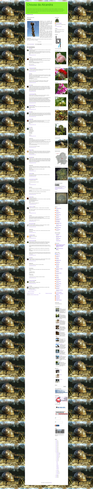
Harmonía (57, 277)
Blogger (51, 482)
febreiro (58, 472)
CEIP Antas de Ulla (58, 236)
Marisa (30, 127)
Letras (57, 464)
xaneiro (58, 473)
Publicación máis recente (30, 293)
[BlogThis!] (38, 44)
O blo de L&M (58, 297)
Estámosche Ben (58, 214)
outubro (58, 455)
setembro (58, 456)
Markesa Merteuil (31, 223)
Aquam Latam (58, 262)
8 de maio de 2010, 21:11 (32, 232)
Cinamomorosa (58, 212)
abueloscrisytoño (31, 105)
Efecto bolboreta (58, 279)
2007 (56, 477)
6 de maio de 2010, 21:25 (32, 176)
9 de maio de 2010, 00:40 (32, 255)
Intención (57, 468)
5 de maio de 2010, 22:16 (32, 65)
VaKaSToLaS (58, 298)
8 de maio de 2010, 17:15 (32, 221)
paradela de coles (58, 260)
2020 (56, 440)
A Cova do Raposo (58, 208)
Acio (60, 361)
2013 (56, 448)
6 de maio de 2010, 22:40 (32, 184)
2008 (56, 476)
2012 (56, 449)
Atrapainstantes (58, 240)
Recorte (57, 465)
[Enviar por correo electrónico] (37, 44)
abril (57, 470)
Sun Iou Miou (31, 157)
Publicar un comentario (31, 291)
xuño (57, 459)
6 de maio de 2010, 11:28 (32, 116)
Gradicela (57, 258)
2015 (56, 446)
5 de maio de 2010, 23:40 (32, 82)
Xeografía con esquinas (59, 268)
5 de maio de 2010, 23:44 (32, 91)
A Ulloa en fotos (58, 238)
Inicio (39, 293)
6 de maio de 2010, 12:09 (32, 124)
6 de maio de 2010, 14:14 (32, 147)
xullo (57, 458)
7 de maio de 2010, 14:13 (32, 204)
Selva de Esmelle (58, 227)
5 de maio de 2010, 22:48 (32, 71)
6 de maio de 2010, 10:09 (32, 109)
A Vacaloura (57, 234)
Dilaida (30, 48)
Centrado (61, 355)
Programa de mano (58, 223)
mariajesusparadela (32, 68)
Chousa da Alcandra (40, 4)
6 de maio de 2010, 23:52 (32, 194)
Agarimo (57, 210)
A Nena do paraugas (59, 292)
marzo (57, 471)
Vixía (60, 314)
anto (29, 215)
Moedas (57, 466)
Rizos (60, 331)
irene (29, 286)
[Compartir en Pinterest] (41, 44)
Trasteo (61, 374)
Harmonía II (57, 264)
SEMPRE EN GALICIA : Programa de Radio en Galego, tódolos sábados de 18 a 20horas (60, 245)
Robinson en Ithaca (58, 225)
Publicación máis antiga (49, 293)
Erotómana (57, 266)
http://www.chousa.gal (30, 14)
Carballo (57, 467)
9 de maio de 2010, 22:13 (32, 283)
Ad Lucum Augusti (58, 283)
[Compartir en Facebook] (40, 44)
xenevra (30, 85)
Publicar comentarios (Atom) (34, 294)
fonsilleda (30, 119)
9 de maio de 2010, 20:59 (32, 265)
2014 (56, 447)
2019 (56, 441)
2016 (56, 445)
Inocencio (61, 379)
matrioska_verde (31, 206)
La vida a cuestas (58, 281)
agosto (57, 457)
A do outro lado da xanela (32, 179)
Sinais (60, 308)
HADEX (30, 257)
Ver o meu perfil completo (58, 26)
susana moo (30, 173)
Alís (29, 57)
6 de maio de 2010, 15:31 (32, 154)
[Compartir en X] (39, 44)
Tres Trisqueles (58, 229)
